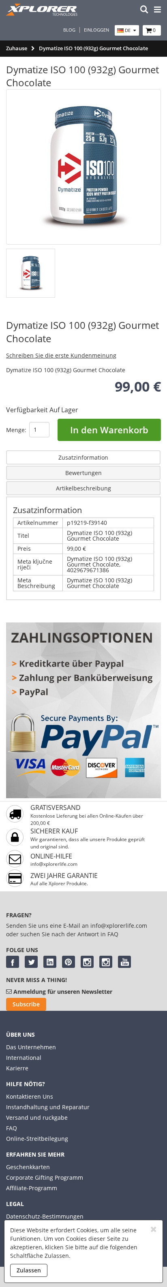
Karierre (17, 1068)
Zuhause (16, 48)
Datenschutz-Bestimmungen (45, 1216)
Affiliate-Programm (31, 1188)
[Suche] (144, 10)
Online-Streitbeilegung (37, 1138)
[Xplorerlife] (42, 13)
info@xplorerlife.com (53, 864)
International (23, 1057)
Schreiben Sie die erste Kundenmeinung (61, 355)
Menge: (16, 430)
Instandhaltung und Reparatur (48, 1107)
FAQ (11, 1128)
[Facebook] (12, 962)
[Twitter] (31, 962)
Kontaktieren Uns (29, 1096)
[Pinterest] (68, 962)
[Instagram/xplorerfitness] (105, 962)
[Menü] (157, 10)
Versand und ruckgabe (37, 1117)
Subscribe (26, 1004)
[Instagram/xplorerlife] (87, 962)
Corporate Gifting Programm (44, 1177)
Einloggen (96, 30)
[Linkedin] (49, 962)
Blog (69, 30)
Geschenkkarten (28, 1167)
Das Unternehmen (31, 1047)
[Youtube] (124, 962)
